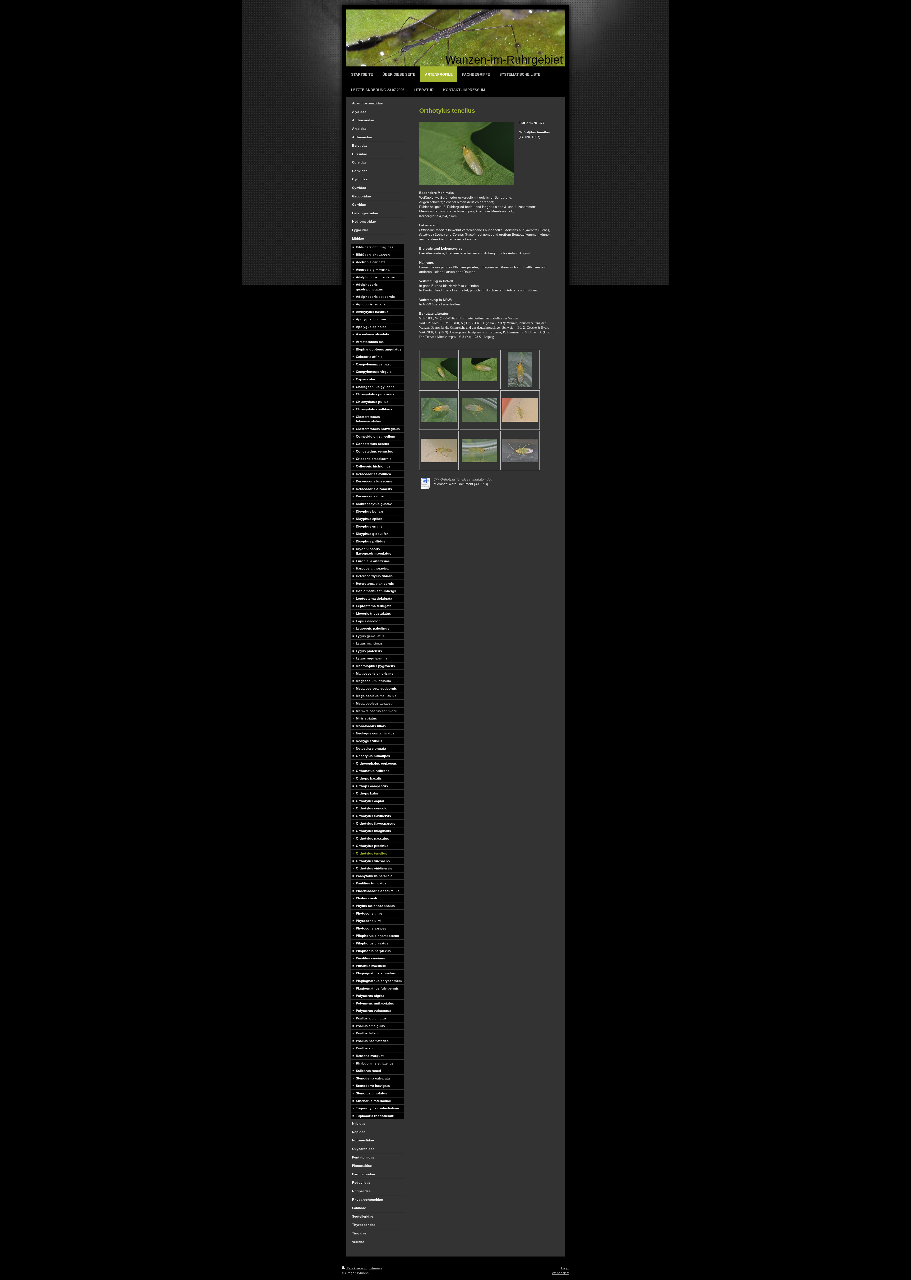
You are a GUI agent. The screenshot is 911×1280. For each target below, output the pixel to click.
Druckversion (356, 1268)
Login (565, 1268)
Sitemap (375, 1268)
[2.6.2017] (439, 369)
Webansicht (560, 1273)
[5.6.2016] (520, 369)
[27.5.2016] (479, 410)
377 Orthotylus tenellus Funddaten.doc (463, 479)
